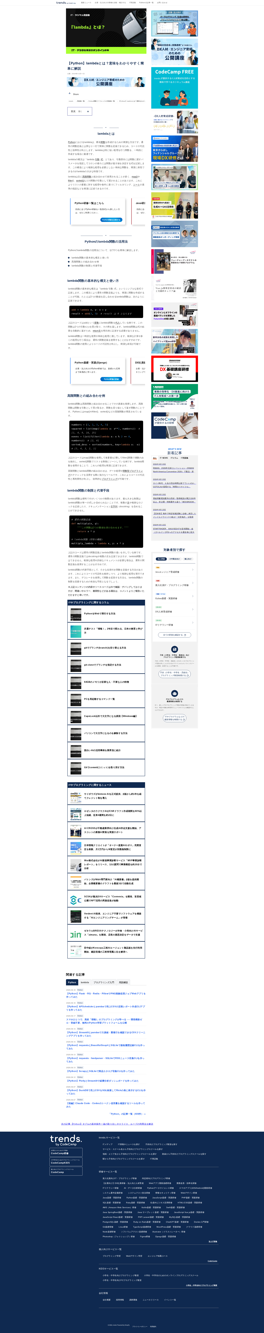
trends (71, 101)
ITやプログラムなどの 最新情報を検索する (174, 718)
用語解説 (123, 982)
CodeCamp (212, 1261)
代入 (117, 323)
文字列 (114, 506)
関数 (103, 142)
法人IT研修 (213, 1241)
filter (70, 180)
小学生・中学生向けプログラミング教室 (201, 1285)
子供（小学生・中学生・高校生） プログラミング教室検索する (174, 674)
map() (135, 176)
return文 (97, 331)
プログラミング (109, 479)
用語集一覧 (81, 101)
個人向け (188, 559)
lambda (85, 982)
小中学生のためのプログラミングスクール (65, 1161)
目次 (73, 111)
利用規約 (153, 1326)
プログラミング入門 (104, 982)
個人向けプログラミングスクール (62, 1171)
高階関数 (86, 176)
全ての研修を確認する (173, 635)
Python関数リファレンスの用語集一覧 (102, 101)
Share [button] (76, 94)
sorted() (80, 180)
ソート (136, 184)
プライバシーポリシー (139, 1326)
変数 (96, 323)
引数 (97, 159)
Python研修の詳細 (111, 379)
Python (71, 142)
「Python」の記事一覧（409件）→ (127, 1113)
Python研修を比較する (111, 219)
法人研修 (161, 559)
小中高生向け (174, 559)
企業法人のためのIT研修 (60, 1152)
